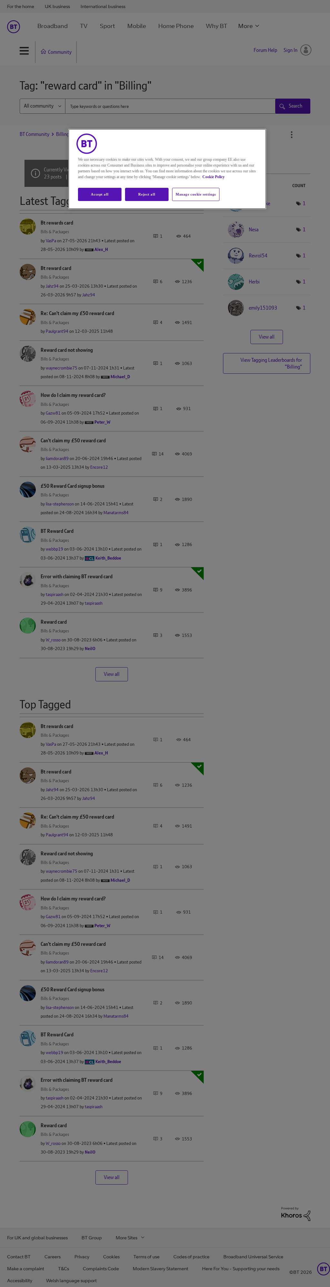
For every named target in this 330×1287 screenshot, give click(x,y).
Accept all (99, 194)
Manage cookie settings (196, 194)
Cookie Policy (213, 177)
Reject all (146, 194)
